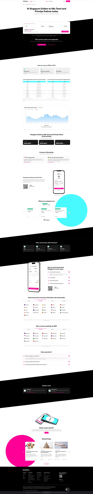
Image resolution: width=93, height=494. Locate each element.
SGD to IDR (27, 335)
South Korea (37, 312)
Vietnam (27, 315)
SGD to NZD (54, 335)
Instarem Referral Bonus (31, 475)
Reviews (24, 477)
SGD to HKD (54, 333)
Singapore (27, 312)
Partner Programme (30, 477)
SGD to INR (63, 333)
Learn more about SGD (27, 162)
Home (23, 4)
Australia (27, 304)
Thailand (53, 312)
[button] (58, 272)
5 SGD (27, 84)
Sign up (51, 273)
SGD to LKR (54, 338)
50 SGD (27, 89)
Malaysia (53, 307)
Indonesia (36, 307)
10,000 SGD (27, 96)
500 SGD (27, 92)
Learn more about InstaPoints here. (31, 392)
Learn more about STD (51, 162)
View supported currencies (51, 44)
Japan (44, 307)
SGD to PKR (63, 335)
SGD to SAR (36, 338)
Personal (31, 1)
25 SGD (27, 87)
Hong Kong (63, 304)
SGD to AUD (28, 333)
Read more (46, 463)
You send (27, 25)
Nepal (27, 309)
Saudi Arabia (63, 309)
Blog (51, 1)
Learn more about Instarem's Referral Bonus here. (57, 392)
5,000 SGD (27, 95)
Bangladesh (36, 304)
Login (64, 1)
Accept (43, 493)
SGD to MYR (37, 335)
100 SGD (27, 90)
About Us (24, 474)
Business (34, 1)
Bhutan (45, 304)
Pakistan (45, 309)
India (26, 307)
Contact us (38, 477)
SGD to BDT (36, 333)
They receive (50, 25)
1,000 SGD (27, 93)
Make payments (39, 474)
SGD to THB (63, 338)
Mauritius (62, 307)
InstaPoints (29, 474)
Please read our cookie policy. (48, 493)
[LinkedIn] (61, 480)
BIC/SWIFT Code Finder (47, 478)
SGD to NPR (45, 335)
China (53, 304)
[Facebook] (59, 480)
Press (23, 475)
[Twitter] (60, 480)
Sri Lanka (45, 312)
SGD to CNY (45, 333)
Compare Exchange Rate (31, 479)
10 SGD (27, 86)
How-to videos (30, 482)
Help (49, 1)
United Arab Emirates (64, 312)
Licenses (24, 478)
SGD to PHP (27, 338)
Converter (47, 1)
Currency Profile (46, 477)
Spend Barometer (39, 475)
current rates (31, 357)
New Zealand (37, 309)
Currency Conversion (28, 4)
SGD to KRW (46, 338)
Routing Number (46, 479)
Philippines (54, 309)
